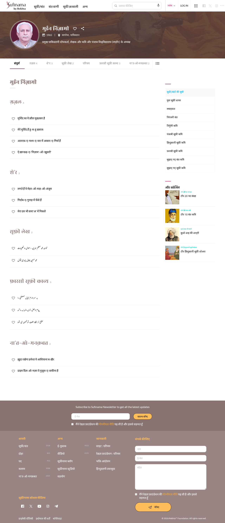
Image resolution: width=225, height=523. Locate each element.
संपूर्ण (17, 63)
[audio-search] (158, 5)
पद (20, 461)
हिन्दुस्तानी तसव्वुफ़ (105, 468)
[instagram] (48, 506)
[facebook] (22, 506)
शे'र (49, 63)
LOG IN (184, 5)
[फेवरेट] (75, 28)
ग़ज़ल (33, 63)
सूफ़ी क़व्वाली (70, 6)
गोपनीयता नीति (106, 424)
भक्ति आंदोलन (103, 461)
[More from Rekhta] (196, 5)
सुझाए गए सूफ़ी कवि (176, 168)
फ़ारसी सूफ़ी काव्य (109, 63)
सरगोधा (65, 35)
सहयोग (61, 476)
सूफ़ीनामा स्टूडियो (66, 468)
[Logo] (16, 6)
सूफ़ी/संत (39, 6)
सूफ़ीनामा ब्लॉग (65, 461)
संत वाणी (54, 6)
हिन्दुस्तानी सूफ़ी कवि (176, 143)
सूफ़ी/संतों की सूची (175, 92)
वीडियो (61, 453)
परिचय (86, 63)
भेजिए (156, 507)
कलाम (22, 468)
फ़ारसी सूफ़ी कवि (174, 151)
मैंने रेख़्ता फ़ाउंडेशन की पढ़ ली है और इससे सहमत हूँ (109, 424)
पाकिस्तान (74, 35)
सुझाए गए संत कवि (175, 160)
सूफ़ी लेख (68, 63)
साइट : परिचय (103, 446)
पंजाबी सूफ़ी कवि (174, 134)
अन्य (85, 6)
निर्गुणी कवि (172, 126)
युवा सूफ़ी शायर (174, 100)
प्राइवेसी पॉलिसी (26, 518)
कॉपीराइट (57, 518)
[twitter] (31, 506)
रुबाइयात (171, 109)
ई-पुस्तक (61, 446)
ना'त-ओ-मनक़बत (139, 63)
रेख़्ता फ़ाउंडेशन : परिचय (108, 453)
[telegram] (56, 506)
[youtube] (39, 506)
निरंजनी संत (172, 117)
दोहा (21, 453)
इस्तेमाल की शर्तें (43, 518)
